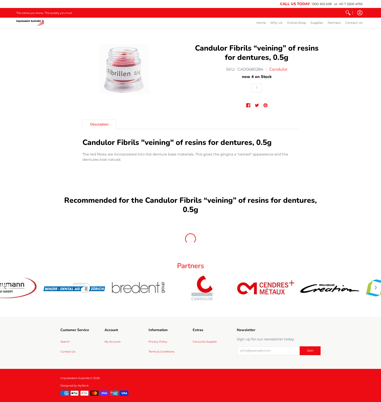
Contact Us (67, 351)
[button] (360, 13)
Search (64, 341)
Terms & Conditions (161, 351)
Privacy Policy (158, 341)
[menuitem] (348, 13)
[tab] (99, 124)
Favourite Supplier (205, 341)
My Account (113, 341)
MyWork (83, 385)
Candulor (278, 69)
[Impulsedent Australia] (30, 23)
